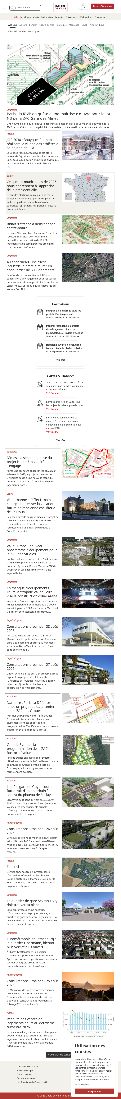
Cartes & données (43, 17)
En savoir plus (82, 1084)
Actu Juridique (97, 24)
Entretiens (71, 17)
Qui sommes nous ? (27, 1078)
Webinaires (86, 17)
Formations (101, 17)
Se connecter (83, 9)
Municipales (34, 31)
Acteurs (23, 24)
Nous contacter (24, 1074)
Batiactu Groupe (25, 1070)
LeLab (84, 24)
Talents (59, 17)
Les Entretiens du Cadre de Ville (32, 1082)
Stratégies (62, 24)
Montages (74, 24)
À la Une (12, 24)
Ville (16, 17)
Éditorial (12, 31)
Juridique (25, 17)
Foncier (33, 24)
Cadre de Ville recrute (27, 1066)
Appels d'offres (46, 24)
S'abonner (102, 6)
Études (22, 31)
